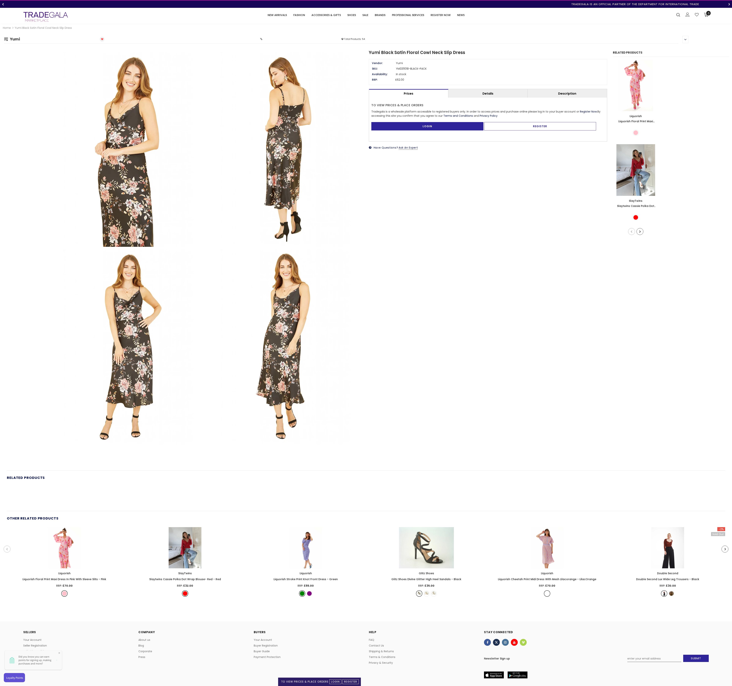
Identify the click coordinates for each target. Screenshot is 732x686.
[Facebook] (487, 642)
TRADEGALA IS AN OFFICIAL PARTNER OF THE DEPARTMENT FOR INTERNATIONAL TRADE (366, 4)
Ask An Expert (408, 148)
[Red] (636, 217)
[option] (366, 4)
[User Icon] (687, 14)
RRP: (374, 80)
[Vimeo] (523, 642)
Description (567, 93)
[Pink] (636, 133)
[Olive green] (671, 593)
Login (335, 682)
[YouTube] (514, 642)
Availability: (380, 74)
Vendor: (377, 63)
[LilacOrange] (547, 593)
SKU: (375, 69)
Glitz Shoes (426, 573)
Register (350, 682)
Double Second (667, 573)
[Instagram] (505, 642)
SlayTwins (635, 201)
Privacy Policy (489, 116)
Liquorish (636, 116)
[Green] (302, 593)
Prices (408, 93)
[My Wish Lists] (697, 15)
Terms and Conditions (458, 116)
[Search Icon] (678, 15)
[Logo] (45, 16)
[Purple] (309, 593)
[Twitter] (496, 642)
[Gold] (426, 593)
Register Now (588, 111)
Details (487, 93)
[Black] (419, 593)
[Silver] (434, 593)
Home (7, 28)
